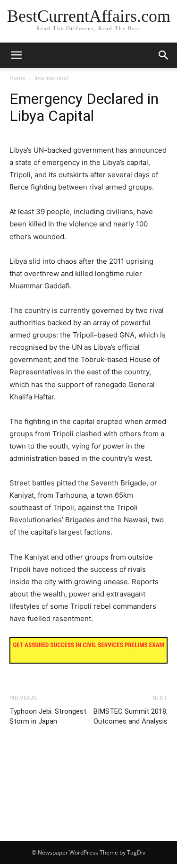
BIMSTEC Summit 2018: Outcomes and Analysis (130, 716)
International (51, 78)
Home (17, 78)
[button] (164, 55)
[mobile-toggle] (16, 55)
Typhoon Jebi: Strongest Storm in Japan (47, 716)
